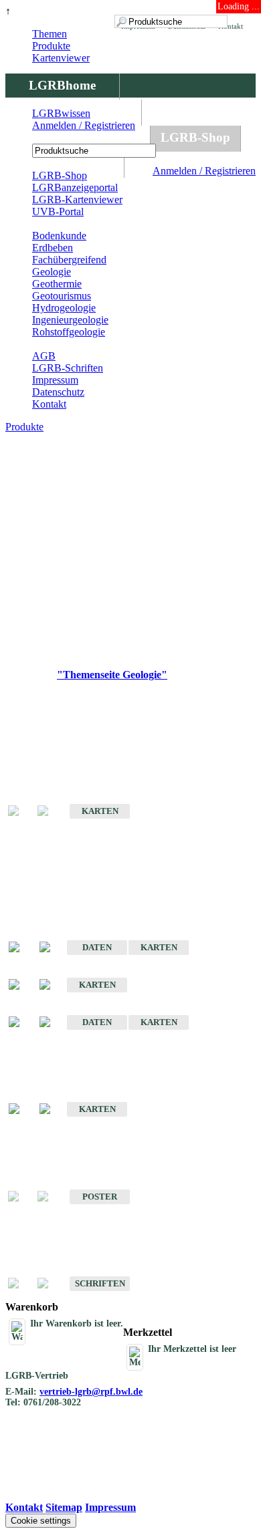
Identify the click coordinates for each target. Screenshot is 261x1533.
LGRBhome (62, 85)
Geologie (51, 271)
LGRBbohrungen (77, 137)
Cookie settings (41, 1521)
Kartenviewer (61, 57)
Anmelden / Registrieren (204, 170)
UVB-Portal (58, 211)
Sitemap (64, 1507)
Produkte (51, 45)
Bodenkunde (59, 235)
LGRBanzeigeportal (75, 187)
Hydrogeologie (64, 307)
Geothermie (57, 283)
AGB (44, 356)
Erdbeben (52, 247)
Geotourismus (61, 295)
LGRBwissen (61, 113)
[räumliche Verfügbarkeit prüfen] (51, 948)
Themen (49, 33)
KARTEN (100, 811)
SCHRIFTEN (100, 1283)
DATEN (97, 947)
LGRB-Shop (195, 137)
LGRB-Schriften (67, 368)
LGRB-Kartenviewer (77, 199)
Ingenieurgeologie (70, 319)
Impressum (55, 380)
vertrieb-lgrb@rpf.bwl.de (91, 1392)
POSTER (99, 1197)
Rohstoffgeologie (68, 331)
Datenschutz (58, 392)
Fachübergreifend (69, 259)
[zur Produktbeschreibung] (20, 948)
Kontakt (49, 404)
